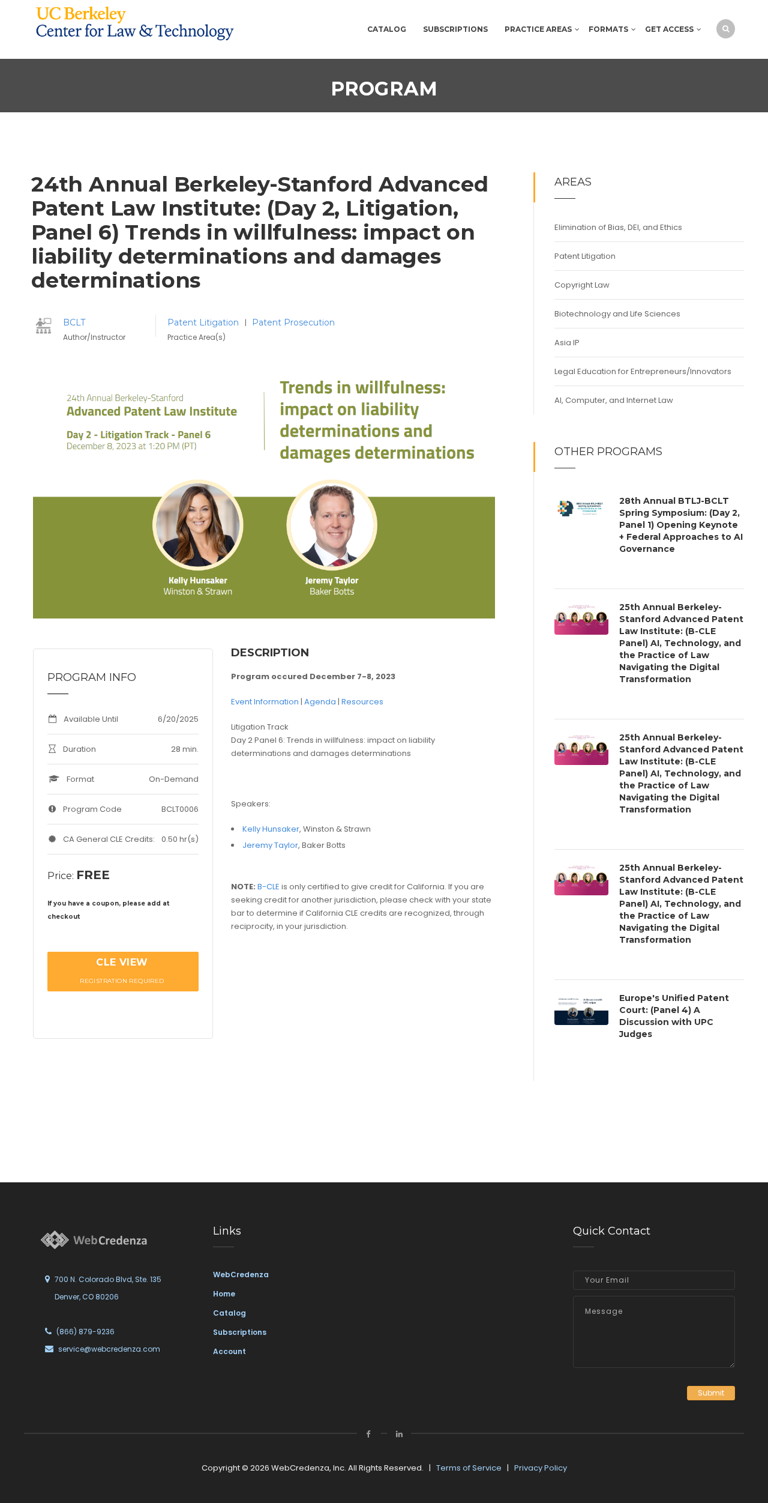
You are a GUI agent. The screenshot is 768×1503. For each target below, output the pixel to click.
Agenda (320, 701)
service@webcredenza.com (109, 1349)
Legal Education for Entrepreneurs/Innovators (642, 371)
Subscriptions (455, 29)
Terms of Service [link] (469, 1468)
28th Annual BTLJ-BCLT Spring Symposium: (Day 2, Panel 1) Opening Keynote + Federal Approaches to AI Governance (681, 524)
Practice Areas (538, 29)
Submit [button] (711, 1393)
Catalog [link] (229, 1313)
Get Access (669, 29)
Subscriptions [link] (239, 1332)
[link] (135, 23)
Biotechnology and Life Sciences (617, 313)
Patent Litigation (204, 322)
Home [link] (224, 1294)
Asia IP (567, 342)
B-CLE (268, 886)
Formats (608, 29)
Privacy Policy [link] (540, 1468)
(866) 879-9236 (85, 1331)
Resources (362, 701)
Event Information (265, 701)
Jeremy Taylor (270, 845)
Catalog (386, 29)
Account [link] (229, 1351)
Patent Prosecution (293, 322)
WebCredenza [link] (241, 1274)
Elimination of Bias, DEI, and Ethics (618, 227)
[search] (725, 28)
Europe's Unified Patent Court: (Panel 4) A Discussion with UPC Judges (674, 1016)
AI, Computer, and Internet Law (613, 400)
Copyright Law (582, 285)
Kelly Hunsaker (270, 829)
